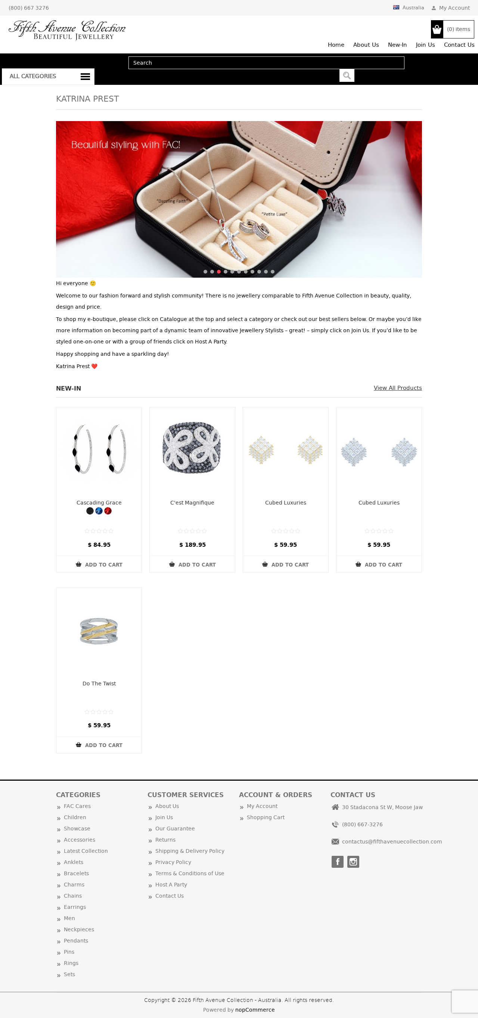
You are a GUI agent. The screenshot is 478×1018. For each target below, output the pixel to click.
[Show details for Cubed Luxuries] (285, 450)
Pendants (76, 940)
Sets (69, 974)
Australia (413, 7)
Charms (74, 884)
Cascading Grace (99, 502)
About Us (167, 806)
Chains (73, 895)
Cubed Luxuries (285, 502)
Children (75, 817)
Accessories (79, 839)
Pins (69, 951)
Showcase (77, 828)
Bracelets (76, 873)
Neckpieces (79, 929)
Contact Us (169, 895)
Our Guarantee (175, 828)
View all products (398, 387)
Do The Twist (99, 683)
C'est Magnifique (192, 502)
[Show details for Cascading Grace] (99, 450)
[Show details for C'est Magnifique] (192, 450)
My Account (454, 7)
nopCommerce (255, 1009)
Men (69, 918)
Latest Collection (86, 850)
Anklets (73, 862)
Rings (71, 963)
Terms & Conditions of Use (189, 873)
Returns (165, 839)
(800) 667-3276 (362, 824)
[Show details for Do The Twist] (99, 630)
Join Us (164, 817)
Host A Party (171, 884)
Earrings (75, 907)
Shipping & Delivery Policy (189, 850)
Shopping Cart (266, 817)
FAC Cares (77, 806)
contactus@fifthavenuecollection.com (392, 841)
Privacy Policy (173, 862)
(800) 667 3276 (29, 7)
